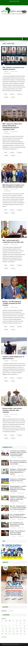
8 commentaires (7, 73)
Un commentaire (7, 416)
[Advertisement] (14, 28)
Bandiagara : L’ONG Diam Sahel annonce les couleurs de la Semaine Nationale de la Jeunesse (18, 472)
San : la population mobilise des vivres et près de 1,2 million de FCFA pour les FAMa (18, 516)
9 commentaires (7, 190)
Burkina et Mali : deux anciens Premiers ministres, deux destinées (12, 410)
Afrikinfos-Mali (14, 71)
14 (13, 628)
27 (9, 633)
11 (2, 628)
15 (17, 628)
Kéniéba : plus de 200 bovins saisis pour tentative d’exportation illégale (17, 532)
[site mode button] (23, 39)
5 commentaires (7, 133)
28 (13, 633)
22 (17, 631)
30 (20, 633)
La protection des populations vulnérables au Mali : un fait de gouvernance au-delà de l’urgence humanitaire (18, 453)
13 (9, 628)
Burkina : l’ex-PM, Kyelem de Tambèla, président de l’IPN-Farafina (12, 303)
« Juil (2, 637)
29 (17, 633)
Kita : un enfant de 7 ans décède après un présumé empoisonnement (17, 524)
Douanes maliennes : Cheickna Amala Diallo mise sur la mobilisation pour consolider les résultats (18, 489)
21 (13, 631)
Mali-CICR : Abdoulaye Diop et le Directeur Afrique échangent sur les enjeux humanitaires (18, 507)
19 (6, 631)
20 (9, 631)
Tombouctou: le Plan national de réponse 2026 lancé (18, 479)
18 (2, 631)
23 (20, 631)
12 (6, 628)
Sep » (5, 637)
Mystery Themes (22, 644)
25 (2, 633)
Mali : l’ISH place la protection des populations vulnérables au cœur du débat (18, 462)
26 (6, 633)
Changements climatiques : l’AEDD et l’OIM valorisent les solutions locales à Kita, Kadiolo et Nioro (18, 499)
